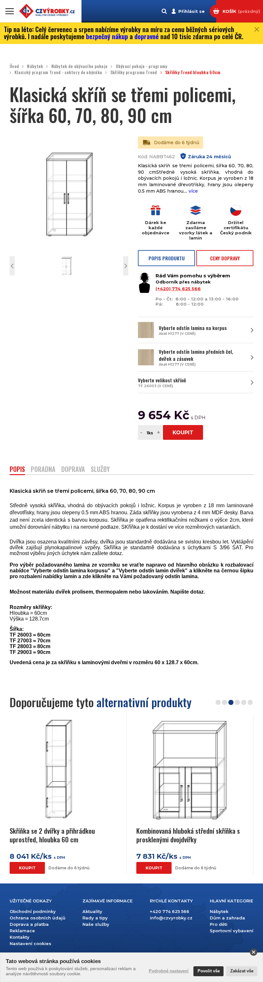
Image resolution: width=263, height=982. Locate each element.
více (193, 191)
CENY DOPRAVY (225, 258)
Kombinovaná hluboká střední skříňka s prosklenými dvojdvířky (188, 835)
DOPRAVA (73, 470)
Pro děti (218, 924)
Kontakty (20, 937)
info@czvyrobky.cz (171, 917)
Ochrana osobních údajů (37, 917)
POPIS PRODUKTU (166, 258)
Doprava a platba (29, 924)
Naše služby (95, 924)
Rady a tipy (95, 917)
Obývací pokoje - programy (141, 66)
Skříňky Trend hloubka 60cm (192, 72)
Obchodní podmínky (33, 911)
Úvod (14, 66)
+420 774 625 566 (169, 911)
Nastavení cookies (30, 943)
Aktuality (92, 911)
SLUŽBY (100, 470)
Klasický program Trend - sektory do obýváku (58, 72)
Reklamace (22, 930)
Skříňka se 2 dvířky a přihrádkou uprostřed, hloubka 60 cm (52, 835)
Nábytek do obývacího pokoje (79, 66)
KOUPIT (183, 433)
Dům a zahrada (227, 917)
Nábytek (35, 66)
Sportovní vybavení (231, 930)
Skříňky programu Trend (133, 72)
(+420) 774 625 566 (178, 288)
